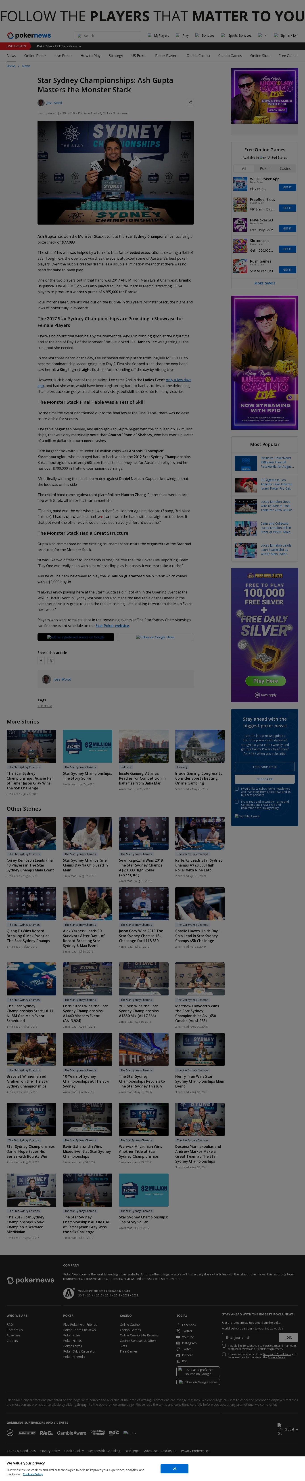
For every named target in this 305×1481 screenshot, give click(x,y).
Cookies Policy (33, 1474)
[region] (152, 1468)
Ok (174, 1468)
